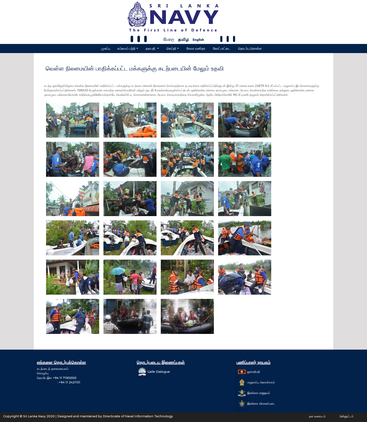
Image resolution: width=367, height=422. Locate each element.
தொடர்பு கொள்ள (250, 48)
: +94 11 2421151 (58, 382)
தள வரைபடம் (317, 416)
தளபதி (151, 48)
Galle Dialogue (158, 371)
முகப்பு (105, 48)
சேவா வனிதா (195, 48)
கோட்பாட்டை (221, 48)
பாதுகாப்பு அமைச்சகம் (261, 382)
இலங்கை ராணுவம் (258, 393)
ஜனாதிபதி (253, 371)
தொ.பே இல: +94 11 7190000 (56, 378)
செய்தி (171, 48)
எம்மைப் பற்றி (126, 48)
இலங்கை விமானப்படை (261, 403)
